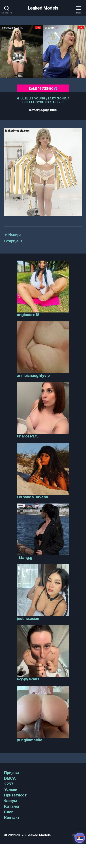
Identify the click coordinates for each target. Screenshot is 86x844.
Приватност (15, 795)
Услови (10, 789)
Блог (8, 812)
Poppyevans (28, 679)
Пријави (11, 773)
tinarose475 (28, 436)
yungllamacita (29, 740)
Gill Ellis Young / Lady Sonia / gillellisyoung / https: (43, 100)
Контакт (12, 817)
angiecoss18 (28, 314)
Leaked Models (43, 8)
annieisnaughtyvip (33, 375)
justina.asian (28, 618)
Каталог (12, 806)
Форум (10, 801)
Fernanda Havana (32, 497)
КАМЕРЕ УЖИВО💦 (43, 88)
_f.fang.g (24, 557)
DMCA (9, 778)
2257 (8, 784)
